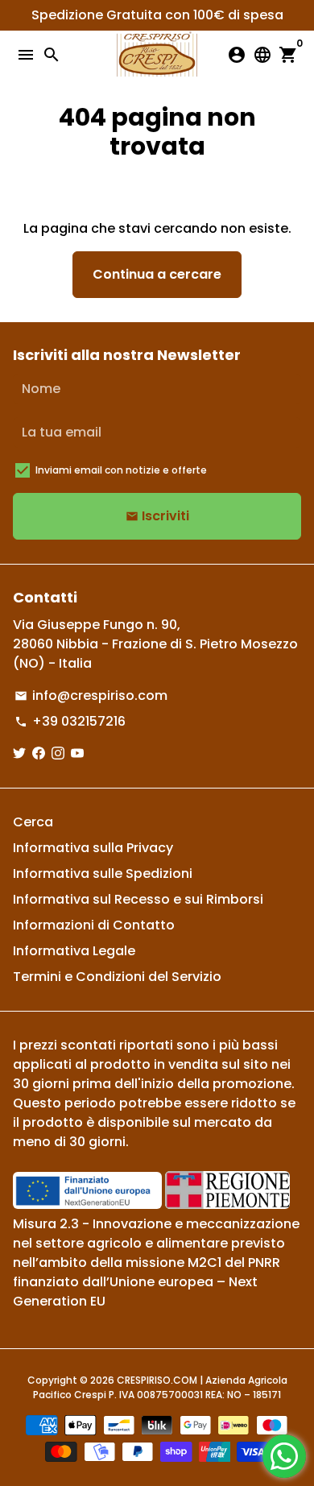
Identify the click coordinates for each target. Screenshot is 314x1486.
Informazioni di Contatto (94, 925)
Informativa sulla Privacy (93, 847)
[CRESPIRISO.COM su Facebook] (38, 753)
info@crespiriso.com (90, 695)
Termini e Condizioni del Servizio (117, 976)
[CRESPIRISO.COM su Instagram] (58, 753)
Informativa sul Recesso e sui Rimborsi (138, 899)
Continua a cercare (157, 274)
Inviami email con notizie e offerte (121, 470)
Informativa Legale (74, 951)
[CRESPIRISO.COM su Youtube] (77, 753)
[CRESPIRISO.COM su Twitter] (19, 753)
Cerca (33, 822)
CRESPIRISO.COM (157, 1380)
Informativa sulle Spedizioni (102, 873)
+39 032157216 (70, 721)
